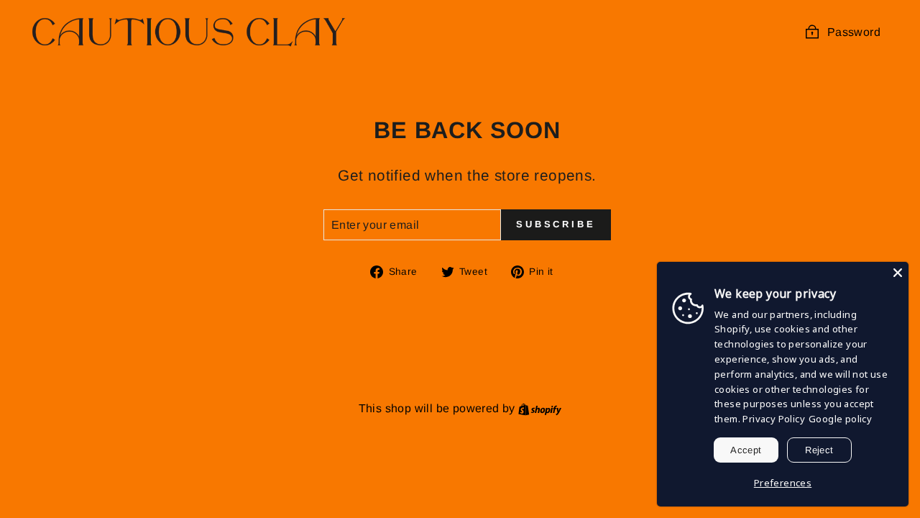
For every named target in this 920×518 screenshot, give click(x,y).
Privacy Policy (773, 418)
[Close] (898, 272)
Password (853, 32)
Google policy (840, 418)
